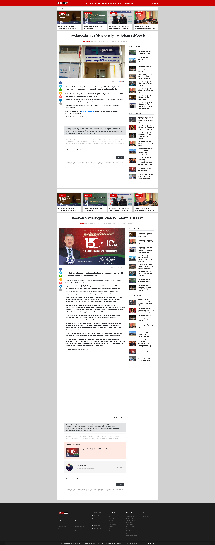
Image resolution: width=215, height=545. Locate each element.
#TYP (67, 140)
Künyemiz (97, 525)
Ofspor (104, 3)
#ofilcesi (100, 141)
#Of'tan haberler (119, 143)
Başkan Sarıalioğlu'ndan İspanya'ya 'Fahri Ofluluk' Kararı (145, 90)
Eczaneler (129, 522)
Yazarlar (96, 519)
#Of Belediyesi (100, 438)
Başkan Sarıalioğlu (71, 286)
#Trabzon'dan (70, 141)
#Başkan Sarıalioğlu (89, 438)
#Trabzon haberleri (98, 143)
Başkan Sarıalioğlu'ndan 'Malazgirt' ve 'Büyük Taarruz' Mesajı (145, 97)
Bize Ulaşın (97, 528)
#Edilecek (89, 140)
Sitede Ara (146, 516)
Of (86, 3)
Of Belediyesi (76, 349)
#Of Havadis (107, 141)
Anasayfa (60, 8)
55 (74, 96)
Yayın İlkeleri (62, 529)
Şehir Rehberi (130, 533)
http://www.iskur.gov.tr (88, 111)
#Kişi (75, 140)
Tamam (151, 543)
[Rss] (73, 520)
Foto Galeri (97, 512)
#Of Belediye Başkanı (112, 438)
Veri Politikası (62, 531)
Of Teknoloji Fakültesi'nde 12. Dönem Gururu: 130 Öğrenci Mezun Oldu (145, 176)
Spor (132, 3)
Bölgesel (98, 3)
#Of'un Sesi (93, 141)
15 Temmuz (98, 280)
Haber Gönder (78, 531)
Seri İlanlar (129, 531)
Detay (144, 543)
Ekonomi (127, 3)
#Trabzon (111, 140)
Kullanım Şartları (79, 526)
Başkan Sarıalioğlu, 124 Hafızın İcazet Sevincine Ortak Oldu (145, 83)
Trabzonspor (112, 3)
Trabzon (91, 3)
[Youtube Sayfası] (67, 520)
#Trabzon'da (118, 140)
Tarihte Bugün (130, 526)
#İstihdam (81, 140)
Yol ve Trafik (130, 518)
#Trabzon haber (86, 143)
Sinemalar (129, 529)
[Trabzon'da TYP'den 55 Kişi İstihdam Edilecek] (92, 61)
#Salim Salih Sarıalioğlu (73, 440)
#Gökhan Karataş (107, 436)
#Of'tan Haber (78, 438)
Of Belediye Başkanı (72, 280)
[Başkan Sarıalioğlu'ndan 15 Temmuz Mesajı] (92, 246)
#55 (71, 140)
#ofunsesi (116, 436)
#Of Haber (91, 436)
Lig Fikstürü (129, 524)
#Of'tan (105, 140)
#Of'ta (100, 140)
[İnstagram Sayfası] (64, 520)
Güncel (120, 3)
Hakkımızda (62, 526)
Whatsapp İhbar (78, 529)
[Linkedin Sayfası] (70, 520)
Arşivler (96, 522)
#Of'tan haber (109, 143)
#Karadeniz (78, 141)
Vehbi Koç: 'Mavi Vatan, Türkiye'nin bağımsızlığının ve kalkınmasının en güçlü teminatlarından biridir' (145, 161)
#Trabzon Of (77, 143)
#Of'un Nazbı (116, 141)
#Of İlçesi (86, 141)
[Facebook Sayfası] (59, 520)
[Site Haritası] (76, 520)
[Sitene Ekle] (79, 520)
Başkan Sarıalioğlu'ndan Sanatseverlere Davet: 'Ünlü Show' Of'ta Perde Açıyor (146, 127)
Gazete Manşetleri (131, 535)
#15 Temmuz (85, 440)
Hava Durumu (130, 516)
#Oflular (98, 436)
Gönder (120, 157)
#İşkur (95, 140)
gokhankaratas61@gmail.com (86, 468)
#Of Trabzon (69, 143)
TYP (71, 117)
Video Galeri (98, 516)
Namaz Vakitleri (131, 520)
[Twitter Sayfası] (61, 520)
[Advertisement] (49, 32)
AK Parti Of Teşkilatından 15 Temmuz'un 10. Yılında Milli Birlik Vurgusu (145, 76)
